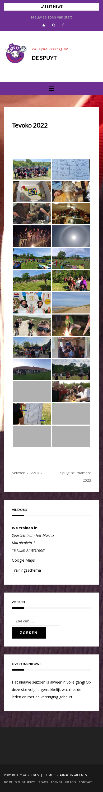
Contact (86, 782)
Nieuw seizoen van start (51, 17)
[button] (43, 25)
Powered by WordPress (22, 775)
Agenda (57, 782)
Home (8, 782)
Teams (43, 782)
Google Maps (23, 560)
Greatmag (61, 775)
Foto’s (70, 782)
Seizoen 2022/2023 (28, 472)
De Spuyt (44, 57)
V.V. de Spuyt (25, 782)
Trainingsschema (26, 570)
